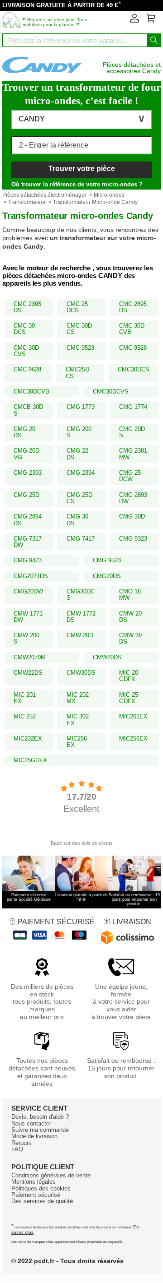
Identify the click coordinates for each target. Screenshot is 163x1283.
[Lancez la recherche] (154, 40)
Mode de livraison (34, 1136)
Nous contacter (31, 1123)
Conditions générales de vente (51, 1175)
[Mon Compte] (134, 20)
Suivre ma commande (40, 1129)
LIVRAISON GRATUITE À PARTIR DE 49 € (60, 5)
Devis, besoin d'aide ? (40, 1116)
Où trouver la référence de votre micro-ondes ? (77, 184)
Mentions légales (33, 1181)
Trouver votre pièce (81, 168)
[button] (81, 119)
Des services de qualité (42, 1201)
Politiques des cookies (41, 1188)
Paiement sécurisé (35, 1194)
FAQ (17, 1149)
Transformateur (27, 202)
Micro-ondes (109, 195)
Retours (21, 1142)
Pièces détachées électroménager (44, 195)
